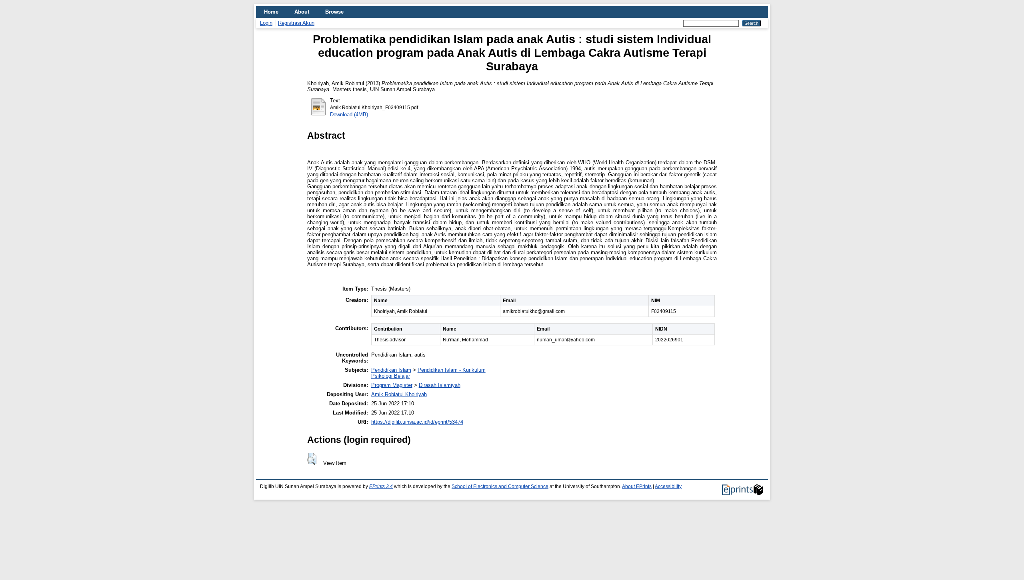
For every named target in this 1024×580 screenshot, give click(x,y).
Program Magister (391, 385)
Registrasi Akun (296, 23)
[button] (311, 459)
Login (266, 23)
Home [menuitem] (271, 12)
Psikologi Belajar (390, 376)
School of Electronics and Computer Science (500, 486)
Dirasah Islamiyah (439, 385)
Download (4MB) (349, 115)
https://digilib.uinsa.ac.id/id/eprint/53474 (417, 422)
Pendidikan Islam (391, 370)
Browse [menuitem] (334, 12)
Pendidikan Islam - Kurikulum (452, 370)
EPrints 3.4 (381, 486)
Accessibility (668, 486)
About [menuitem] (301, 12)
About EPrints (637, 486)
